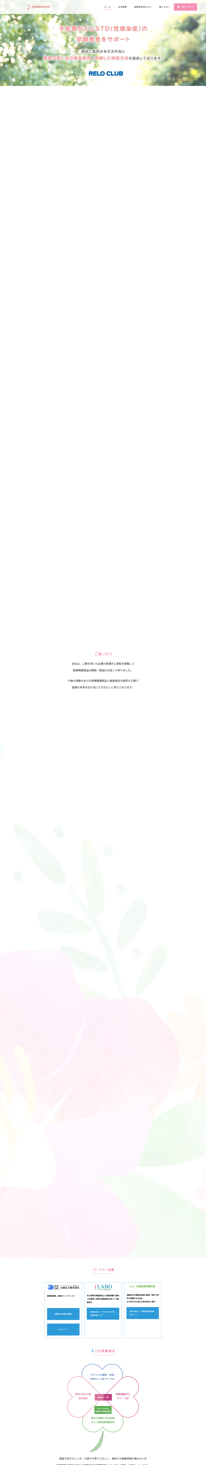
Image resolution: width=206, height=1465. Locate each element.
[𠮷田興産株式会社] (38, 10)
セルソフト (63, 1329)
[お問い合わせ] (177, 6)
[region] (103, 43)
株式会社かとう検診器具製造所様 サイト (142, 1313)
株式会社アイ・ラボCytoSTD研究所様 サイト (102, 1313)
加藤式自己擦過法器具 (63, 1314)
